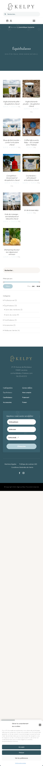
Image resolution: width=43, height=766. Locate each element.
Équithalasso (9, 305)
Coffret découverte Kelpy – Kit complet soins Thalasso (31, 142)
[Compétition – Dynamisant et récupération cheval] (11, 155)
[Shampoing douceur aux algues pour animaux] (11, 229)
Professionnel (9, 300)
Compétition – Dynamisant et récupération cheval (11, 178)
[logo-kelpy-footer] (21, 356)
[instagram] (23, 473)
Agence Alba (21, 487)
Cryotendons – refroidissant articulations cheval (31, 178)
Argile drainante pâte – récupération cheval (11, 102)
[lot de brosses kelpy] (31, 194)
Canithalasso (9, 320)
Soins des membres (12, 309)
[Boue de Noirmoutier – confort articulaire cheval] (11, 120)
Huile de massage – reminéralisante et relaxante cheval (11, 216)
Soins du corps (10, 315)
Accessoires (8, 325)
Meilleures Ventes (10, 330)
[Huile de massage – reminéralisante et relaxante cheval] (11, 194)
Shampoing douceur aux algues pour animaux (12, 252)
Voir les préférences (21, 758)
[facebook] (19, 473)
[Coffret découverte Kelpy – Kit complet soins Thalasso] (31, 120)
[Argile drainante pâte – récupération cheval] (11, 81)
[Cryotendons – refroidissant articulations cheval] (31, 155)
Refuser (21, 752)
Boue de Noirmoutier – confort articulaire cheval (11, 142)
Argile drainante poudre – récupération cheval (31, 103)
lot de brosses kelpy (31, 210)
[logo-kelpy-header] (22, 4)
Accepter (21, 747)
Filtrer (8, 286)
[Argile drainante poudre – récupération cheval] (31, 81)
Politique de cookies (20, 763)
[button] (40, 725)
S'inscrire (22, 446)
